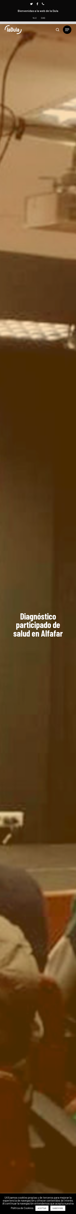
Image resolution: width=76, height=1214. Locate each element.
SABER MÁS (58, 1208)
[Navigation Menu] (67, 30)
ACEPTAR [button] (42, 1208)
